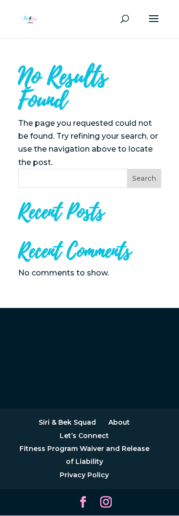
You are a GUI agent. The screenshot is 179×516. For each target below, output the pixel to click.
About (119, 422)
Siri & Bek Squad (67, 422)
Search (144, 178)
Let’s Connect (84, 435)
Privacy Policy (84, 475)
